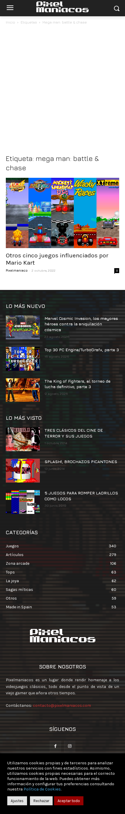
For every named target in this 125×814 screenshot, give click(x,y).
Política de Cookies (42, 789)
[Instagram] (69, 746)
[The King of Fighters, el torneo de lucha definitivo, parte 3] (23, 390)
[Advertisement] (62, 90)
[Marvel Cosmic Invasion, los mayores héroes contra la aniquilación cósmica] (23, 327)
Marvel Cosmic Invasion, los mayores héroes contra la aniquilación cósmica (81, 324)
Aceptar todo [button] (69, 801)
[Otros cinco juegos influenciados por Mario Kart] (62, 213)
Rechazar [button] (41, 801)
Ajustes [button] (17, 801)
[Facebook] (55, 746)
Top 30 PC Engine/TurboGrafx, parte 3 (81, 349)
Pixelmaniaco (17, 270)
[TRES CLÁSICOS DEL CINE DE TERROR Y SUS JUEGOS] (23, 439)
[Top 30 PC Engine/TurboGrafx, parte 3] (23, 359)
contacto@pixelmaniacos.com (62, 705)
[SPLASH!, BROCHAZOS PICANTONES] (23, 471)
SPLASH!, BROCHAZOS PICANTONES (80, 461)
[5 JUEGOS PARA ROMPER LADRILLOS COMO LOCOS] (23, 502)
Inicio (10, 22)
